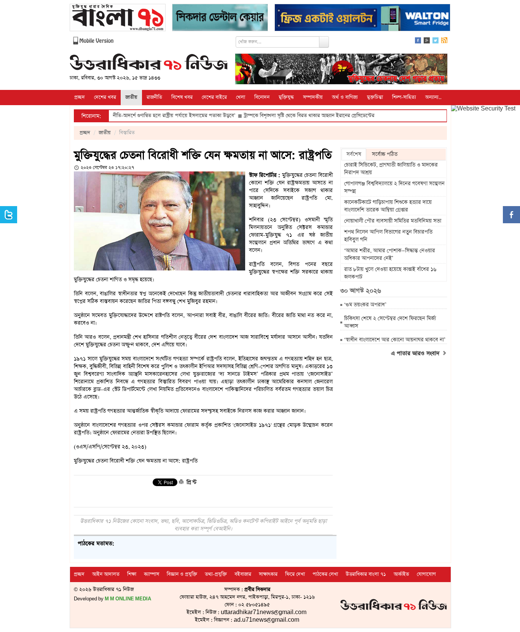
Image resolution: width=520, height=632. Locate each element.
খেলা (240, 97)
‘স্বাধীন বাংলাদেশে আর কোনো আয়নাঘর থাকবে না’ (394, 340)
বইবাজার (242, 574)
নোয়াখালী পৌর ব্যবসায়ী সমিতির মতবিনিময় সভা (392, 221)
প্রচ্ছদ (79, 97)
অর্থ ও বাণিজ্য (345, 97)
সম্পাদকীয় (313, 97)
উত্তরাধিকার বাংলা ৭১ (366, 574)
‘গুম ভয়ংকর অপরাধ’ (365, 305)
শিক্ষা (131, 574)
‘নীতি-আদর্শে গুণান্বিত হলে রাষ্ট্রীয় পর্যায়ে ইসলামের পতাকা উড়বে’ (156, 115)
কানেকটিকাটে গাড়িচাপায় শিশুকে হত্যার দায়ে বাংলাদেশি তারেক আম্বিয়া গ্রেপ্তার (388, 206)
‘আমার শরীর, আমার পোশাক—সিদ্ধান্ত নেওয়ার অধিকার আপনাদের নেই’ (389, 254)
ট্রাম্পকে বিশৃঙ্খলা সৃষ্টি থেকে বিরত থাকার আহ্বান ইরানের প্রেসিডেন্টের (291, 115)
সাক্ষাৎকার (268, 574)
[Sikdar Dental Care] (220, 18)
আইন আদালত (106, 574)
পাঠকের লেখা (325, 574)
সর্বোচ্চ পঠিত (384, 154)
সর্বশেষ (353, 154)
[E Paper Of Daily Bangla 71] (117, 18)
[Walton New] (362, 18)
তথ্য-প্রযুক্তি (216, 574)
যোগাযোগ (426, 574)
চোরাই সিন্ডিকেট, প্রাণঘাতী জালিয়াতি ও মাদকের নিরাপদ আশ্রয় (391, 168)
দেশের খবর (105, 97)
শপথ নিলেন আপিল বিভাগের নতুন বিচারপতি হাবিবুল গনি (388, 235)
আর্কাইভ (401, 574)
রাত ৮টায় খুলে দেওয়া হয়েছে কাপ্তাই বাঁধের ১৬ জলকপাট (390, 273)
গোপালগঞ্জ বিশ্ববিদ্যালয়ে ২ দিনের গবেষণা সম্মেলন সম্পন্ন (394, 187)
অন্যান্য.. (433, 97)
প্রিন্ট (191, 482)
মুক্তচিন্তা (375, 97)
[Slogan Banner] (341, 70)
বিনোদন (262, 97)
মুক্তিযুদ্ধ (286, 97)
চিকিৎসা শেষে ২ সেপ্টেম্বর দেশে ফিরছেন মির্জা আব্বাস (390, 322)
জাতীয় (131, 97)
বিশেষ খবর (182, 97)
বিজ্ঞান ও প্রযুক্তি (182, 574)
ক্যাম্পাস (151, 574)
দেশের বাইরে (214, 97)
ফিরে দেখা (295, 574)
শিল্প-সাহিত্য (404, 97)
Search (324, 42)
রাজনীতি (154, 97)
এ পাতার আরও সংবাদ (416, 353)
